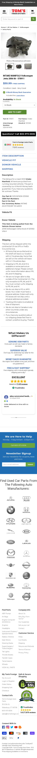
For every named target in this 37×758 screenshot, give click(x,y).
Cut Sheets (22, 640)
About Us (21, 613)
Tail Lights (5, 652)
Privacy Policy (23, 653)
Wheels (5, 664)
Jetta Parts (6, 29)
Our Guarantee (23, 622)
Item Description (13, 156)
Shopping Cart (7, 687)
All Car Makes (12, 27)
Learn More (20, 95)
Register (11, 681)
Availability (6, 101)
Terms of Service (24, 649)
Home (3, 27)
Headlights (6, 628)
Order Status (6, 684)
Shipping (7, 169)
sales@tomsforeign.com (11, 714)
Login (4, 681)
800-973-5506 (27, 134)
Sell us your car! (23, 625)
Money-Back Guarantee (23, 2)
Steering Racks (7, 643)
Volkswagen (24, 27)
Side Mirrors (6, 640)
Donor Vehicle (11, 164)
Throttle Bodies (7, 655)
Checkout (5, 691)
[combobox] (18, 19)
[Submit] (33, 19)
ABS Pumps (6, 613)
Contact (21, 628)
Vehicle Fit (9, 160)
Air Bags (5, 617)
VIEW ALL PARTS (8, 667)
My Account (6, 678)
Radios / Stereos (8, 637)
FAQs (20, 637)
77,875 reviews (22, 384)
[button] (18, 145)
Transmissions (7, 661)
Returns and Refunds (26, 646)
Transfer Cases (7, 658)
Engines (5, 625)
